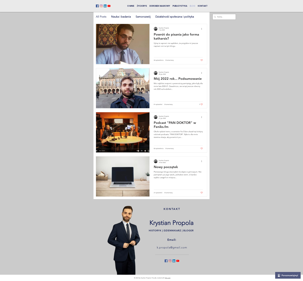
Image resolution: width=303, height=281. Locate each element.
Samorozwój (143, 16)
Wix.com (167, 278)
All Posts (101, 16)
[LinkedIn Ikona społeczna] (105, 6)
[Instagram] (101, 6)
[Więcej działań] (202, 28)
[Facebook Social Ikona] (97, 6)
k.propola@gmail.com (172, 247)
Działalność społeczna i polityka (174, 16)
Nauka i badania (121, 16)
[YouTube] (109, 6)
